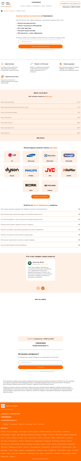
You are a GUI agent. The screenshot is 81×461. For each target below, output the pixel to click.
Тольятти (51, 434)
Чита (37, 453)
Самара (20, 438)
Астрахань (69, 438)
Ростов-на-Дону (33, 431)
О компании (36, 6)
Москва (3, 431)
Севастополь (49, 453)
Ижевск (44, 434)
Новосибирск (57, 431)
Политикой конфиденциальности (47, 49)
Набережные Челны (15, 447)
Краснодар (23, 431)
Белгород (4, 441)
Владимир (47, 441)
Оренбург (4, 450)
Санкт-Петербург (12, 431)
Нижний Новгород (45, 431)
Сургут (69, 450)
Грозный (69, 441)
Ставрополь (52, 450)
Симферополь (30, 450)
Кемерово (29, 444)
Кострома (36, 444)
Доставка (29, 424)
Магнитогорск (62, 444)
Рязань (16, 450)
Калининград (14, 444)
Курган (43, 444)
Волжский (55, 441)
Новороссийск (67, 447)
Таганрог (75, 450)
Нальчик (26, 447)
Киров (53, 438)
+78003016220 (36, 2)
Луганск (12, 456)
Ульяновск (46, 438)
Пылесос (12, 11)
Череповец (31, 453)
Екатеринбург (5, 434)
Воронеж (23, 434)
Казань (13, 434)
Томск (3, 438)
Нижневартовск (35, 447)
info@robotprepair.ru (40, 346)
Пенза (11, 450)
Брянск (21, 441)
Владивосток (29, 441)
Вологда (62, 441)
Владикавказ (39, 441)
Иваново (58, 453)
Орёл (74, 447)
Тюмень (8, 438)
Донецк (74, 453)
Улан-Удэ (15, 453)
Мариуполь (4, 456)
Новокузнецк (66, 453)
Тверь (9, 453)
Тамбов (3, 453)
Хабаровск (73, 434)
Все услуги (40, 138)
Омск (26, 438)
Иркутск (14, 438)
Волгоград (31, 434)
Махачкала (71, 444)
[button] (43, 288)
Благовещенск (13, 441)
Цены (43, 6)
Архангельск (60, 438)
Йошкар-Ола (5, 444)
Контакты (48, 6)
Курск (48, 444)
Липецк (54, 444)
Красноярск (33, 438)
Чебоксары (22, 453)
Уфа (18, 434)
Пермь (40, 438)
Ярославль (58, 434)
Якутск (42, 453)
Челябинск (66, 431)
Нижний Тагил (56, 447)
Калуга (22, 444)
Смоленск (39, 450)
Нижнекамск (46, 447)
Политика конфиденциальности (40, 458)
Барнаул (38, 434)
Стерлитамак (61, 450)
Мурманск (4, 447)
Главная (5, 11)
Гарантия (22, 424)
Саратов (66, 434)
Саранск (22, 450)
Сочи (45, 450)
